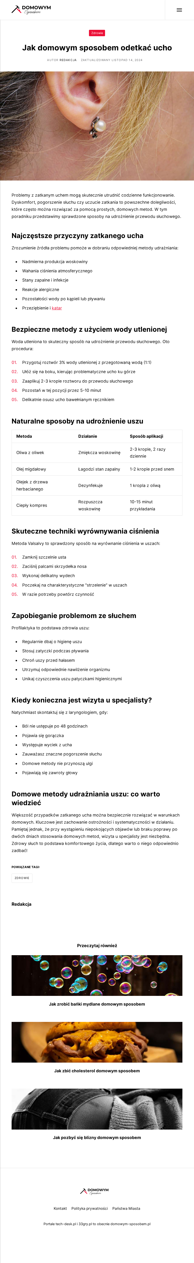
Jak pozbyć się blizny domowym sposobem (97, 1137)
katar (57, 307)
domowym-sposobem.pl (130, 1224)
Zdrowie (97, 33)
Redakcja (68, 60)
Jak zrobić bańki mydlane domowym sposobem (97, 1004)
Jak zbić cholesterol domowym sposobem (97, 1070)
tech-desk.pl (66, 1224)
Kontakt (60, 1208)
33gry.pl (85, 1224)
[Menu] (173, 10)
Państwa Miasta (126, 1208)
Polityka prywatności (89, 1208)
